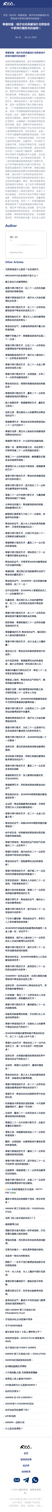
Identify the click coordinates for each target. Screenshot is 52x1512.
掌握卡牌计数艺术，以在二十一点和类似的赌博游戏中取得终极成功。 (25, 347)
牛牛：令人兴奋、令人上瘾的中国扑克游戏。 (25, 1273)
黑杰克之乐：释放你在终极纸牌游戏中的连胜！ (25, 653)
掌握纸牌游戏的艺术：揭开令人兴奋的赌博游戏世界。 (25, 719)
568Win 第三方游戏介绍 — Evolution (25, 1354)
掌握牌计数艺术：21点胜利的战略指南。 (25, 441)
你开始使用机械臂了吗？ (17, 1410)
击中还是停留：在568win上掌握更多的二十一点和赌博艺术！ (26, 592)
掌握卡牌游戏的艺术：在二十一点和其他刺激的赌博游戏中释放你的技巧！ (25, 1086)
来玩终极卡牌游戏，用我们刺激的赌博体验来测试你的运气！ (25, 758)
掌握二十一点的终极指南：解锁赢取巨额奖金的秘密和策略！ (25, 458)
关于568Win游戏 (13, 1326)
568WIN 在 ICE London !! (18, 1398)
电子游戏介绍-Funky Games (20, 1348)
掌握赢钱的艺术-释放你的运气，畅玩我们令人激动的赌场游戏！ (25, 633)
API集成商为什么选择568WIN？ (21, 1385)
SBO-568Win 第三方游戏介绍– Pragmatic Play (20, 1311)
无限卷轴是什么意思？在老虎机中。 (23, 270)
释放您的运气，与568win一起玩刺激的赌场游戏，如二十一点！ (26, 582)
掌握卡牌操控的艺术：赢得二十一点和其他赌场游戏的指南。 (25, 1153)
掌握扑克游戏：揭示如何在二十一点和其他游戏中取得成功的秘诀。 (25, 853)
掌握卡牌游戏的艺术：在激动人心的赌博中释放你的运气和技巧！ (25, 1025)
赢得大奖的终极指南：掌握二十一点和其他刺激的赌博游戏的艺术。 (25, 891)
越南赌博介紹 (12, 1224)
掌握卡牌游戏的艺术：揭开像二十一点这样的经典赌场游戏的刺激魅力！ (25, 872)
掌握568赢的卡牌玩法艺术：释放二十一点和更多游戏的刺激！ (26, 672)
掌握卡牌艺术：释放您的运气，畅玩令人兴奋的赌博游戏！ (25, 901)
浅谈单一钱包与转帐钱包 (17, 1256)
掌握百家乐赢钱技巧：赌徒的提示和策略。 (24, 1283)
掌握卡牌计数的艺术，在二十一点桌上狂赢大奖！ (25, 815)
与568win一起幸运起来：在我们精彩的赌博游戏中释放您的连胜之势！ (26, 977)
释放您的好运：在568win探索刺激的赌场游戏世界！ (26, 796)
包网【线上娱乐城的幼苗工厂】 (20, 1218)
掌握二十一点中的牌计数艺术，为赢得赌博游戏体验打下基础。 (25, 496)
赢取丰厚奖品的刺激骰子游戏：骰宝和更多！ (25, 1200)
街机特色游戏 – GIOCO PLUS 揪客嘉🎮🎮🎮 (25, 1340)
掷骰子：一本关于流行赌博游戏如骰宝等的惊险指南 (25, 1264)
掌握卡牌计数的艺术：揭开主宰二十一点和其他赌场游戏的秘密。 (25, 949)
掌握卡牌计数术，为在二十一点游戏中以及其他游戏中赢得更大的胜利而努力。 (25, 729)
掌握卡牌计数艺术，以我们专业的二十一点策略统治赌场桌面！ (25, 535)
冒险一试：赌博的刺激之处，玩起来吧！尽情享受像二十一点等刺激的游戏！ (25, 449)
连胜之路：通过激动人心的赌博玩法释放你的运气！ (25, 414)
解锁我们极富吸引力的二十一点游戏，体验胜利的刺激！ (25, 515)
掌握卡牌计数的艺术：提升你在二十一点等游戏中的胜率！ (25, 910)
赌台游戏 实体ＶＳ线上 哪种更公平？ (23, 1332)
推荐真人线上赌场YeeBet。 (19, 1379)
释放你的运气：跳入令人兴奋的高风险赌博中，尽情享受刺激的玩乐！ (25, 525)
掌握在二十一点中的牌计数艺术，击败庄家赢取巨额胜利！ (25, 1124)
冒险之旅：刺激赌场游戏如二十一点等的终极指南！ (25, 1134)
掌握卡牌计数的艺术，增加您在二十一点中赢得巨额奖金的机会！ (25, 554)
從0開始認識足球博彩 (15, 1366)
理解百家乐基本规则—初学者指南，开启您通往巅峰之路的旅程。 (25, 1232)
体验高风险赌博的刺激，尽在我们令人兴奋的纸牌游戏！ (25, 1016)
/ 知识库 (12, 15)
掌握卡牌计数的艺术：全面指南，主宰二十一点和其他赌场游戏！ (25, 376)
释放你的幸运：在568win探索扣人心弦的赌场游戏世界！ (26, 958)
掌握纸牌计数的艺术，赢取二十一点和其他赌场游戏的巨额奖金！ (25, 395)
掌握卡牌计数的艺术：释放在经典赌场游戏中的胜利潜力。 (25, 477)
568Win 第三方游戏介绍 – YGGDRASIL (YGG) (25, 1210)
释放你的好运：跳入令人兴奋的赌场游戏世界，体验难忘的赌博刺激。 (25, 1076)
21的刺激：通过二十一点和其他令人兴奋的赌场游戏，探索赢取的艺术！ (25, 996)
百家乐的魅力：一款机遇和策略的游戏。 (25, 1250)
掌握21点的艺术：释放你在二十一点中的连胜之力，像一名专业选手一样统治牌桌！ (25, 1046)
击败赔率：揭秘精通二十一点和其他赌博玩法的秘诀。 (25, 1172)
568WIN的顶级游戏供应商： (19, 1360)
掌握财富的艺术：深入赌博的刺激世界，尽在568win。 (25, 777)
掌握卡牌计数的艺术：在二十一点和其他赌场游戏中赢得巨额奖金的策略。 (25, 614)
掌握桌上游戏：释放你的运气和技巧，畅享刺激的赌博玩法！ (25, 681)
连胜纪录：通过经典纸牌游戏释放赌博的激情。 (25, 748)
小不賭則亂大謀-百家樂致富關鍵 (21, 1373)
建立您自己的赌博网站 (16, 282)
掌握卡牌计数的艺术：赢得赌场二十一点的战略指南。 (25, 1006)
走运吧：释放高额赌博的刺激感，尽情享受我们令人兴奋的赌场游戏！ (25, 805)
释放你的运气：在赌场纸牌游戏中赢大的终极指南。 (25, 328)
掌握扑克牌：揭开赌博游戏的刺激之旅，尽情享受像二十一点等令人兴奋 (25, 691)
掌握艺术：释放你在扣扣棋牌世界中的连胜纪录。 (25, 1095)
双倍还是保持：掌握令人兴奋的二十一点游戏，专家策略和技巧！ (25, 882)
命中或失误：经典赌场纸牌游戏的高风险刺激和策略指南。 (25, 834)
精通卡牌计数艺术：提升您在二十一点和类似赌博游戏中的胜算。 (25, 487)
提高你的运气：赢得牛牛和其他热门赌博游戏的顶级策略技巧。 (25, 1302)
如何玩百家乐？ (13, 1391)
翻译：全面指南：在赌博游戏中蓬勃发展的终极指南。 (25, 1143)
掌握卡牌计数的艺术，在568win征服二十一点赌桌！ (26, 739)
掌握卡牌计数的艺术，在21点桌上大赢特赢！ (25, 643)
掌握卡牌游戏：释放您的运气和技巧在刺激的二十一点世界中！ (25, 844)
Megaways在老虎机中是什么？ (21, 276)
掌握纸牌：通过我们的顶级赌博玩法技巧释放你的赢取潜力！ (25, 573)
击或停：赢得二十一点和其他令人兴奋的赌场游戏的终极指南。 (25, 1114)
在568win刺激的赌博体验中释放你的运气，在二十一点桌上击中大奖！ (25, 1035)
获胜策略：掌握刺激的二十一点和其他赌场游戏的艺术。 (25, 624)
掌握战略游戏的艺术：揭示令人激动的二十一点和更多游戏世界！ (25, 356)
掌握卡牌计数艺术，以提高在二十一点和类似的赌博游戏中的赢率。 (25, 710)
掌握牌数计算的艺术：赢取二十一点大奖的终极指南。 (25, 544)
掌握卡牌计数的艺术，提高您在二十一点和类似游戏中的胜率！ (25, 968)
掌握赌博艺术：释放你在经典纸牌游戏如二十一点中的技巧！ (25, 423)
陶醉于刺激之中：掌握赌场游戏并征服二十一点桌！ (25, 337)
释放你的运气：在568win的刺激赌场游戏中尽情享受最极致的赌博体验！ (26, 700)
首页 (5, 15)
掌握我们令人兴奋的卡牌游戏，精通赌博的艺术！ (25, 468)
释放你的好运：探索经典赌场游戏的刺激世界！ (25, 385)
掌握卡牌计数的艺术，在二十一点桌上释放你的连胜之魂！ (25, 366)
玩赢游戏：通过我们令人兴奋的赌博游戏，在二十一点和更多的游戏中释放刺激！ (24, 603)
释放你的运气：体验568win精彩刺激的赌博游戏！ (26, 825)
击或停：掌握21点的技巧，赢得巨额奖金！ (24, 1067)
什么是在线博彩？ (14, 1429)
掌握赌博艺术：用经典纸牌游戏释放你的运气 (25, 786)
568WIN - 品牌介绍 (14, 1423)
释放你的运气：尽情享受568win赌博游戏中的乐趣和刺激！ (26, 563)
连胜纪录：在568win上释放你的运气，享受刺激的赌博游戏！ (26, 987)
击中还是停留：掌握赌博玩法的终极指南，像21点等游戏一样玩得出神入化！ (24, 662)
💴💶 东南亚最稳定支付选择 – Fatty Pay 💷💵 (24, 1191)
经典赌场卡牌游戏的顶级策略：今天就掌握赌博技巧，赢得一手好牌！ (25, 1105)
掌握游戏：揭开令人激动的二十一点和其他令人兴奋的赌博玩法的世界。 (25, 939)
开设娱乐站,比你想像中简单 (18, 1320)
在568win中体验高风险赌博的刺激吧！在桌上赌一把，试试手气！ (26, 930)
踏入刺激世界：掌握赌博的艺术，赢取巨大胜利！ (25, 404)
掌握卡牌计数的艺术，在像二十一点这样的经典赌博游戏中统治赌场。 (25, 1181)
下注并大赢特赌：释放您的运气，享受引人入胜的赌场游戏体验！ (25, 920)
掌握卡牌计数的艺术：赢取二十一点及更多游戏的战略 (25, 767)
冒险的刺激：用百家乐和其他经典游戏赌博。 (25, 1242)
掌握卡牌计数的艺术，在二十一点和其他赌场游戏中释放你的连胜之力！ (25, 309)
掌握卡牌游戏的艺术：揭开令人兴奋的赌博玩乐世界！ (25, 299)
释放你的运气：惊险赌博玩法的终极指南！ (24, 863)
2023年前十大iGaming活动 (19, 1404)
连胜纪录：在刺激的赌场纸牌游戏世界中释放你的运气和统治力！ (25, 1057)
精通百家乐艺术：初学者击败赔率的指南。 (24, 1292)
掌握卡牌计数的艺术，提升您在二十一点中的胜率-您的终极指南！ (25, 1162)
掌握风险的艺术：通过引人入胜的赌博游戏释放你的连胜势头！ (25, 318)
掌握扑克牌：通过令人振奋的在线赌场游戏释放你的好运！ (25, 433)
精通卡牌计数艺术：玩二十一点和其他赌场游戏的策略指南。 (25, 290)
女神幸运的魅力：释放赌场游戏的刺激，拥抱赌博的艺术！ (25, 506)
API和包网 (10, 1416)
